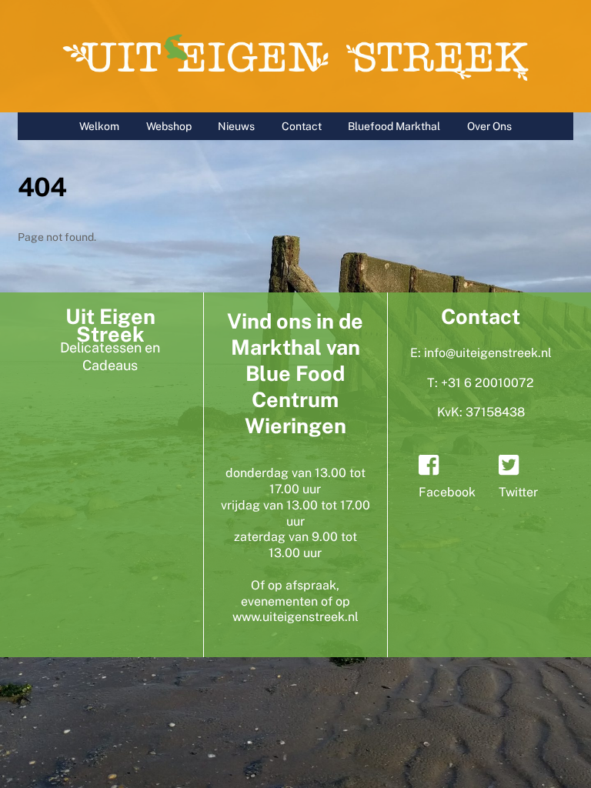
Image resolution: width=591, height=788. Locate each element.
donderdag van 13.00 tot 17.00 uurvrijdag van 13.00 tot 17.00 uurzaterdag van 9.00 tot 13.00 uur (295, 513)
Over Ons (489, 126)
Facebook (447, 492)
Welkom (99, 126)
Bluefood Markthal (394, 126)
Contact (302, 126)
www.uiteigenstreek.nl (295, 616)
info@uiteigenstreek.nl (488, 353)
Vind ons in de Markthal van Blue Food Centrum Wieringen (295, 373)
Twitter (518, 492)
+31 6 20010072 (487, 383)
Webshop (169, 126)
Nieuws (236, 126)
